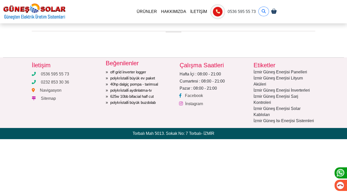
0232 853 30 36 (55, 82)
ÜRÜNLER (147, 11)
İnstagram (194, 104)
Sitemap (48, 98)
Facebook (194, 95)
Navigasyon (50, 90)
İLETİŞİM (198, 11)
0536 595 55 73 (242, 11)
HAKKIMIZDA (173, 11)
